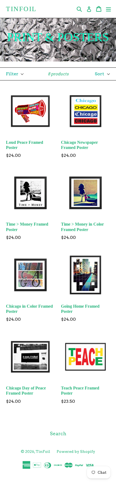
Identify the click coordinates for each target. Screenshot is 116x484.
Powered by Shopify (76, 451)
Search (58, 433)
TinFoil (21, 8)
